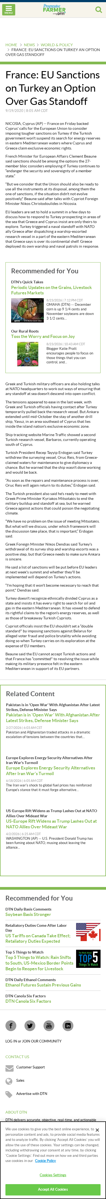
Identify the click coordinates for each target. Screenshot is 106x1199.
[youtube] (48, 1025)
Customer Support (30, 1067)
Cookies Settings (53, 1175)
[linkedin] (68, 1025)
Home (11, 45)
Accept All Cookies (53, 1189)
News (29, 45)
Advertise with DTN (31, 1094)
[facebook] (10, 1025)
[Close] (97, 1130)
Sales (20, 1080)
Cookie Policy (45, 1161)
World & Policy (57, 45)
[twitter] (29, 1025)
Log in (11, 1041)
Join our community (41, 1041)
